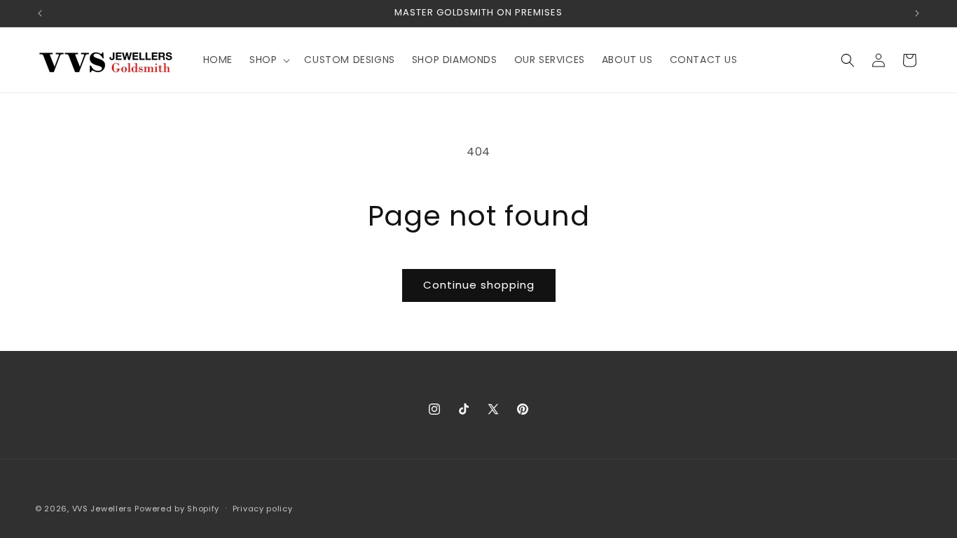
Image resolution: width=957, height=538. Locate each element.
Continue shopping (479, 284)
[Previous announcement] (40, 13)
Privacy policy (263, 508)
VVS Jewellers (102, 508)
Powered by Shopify (177, 508)
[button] (268, 59)
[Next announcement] (917, 13)
